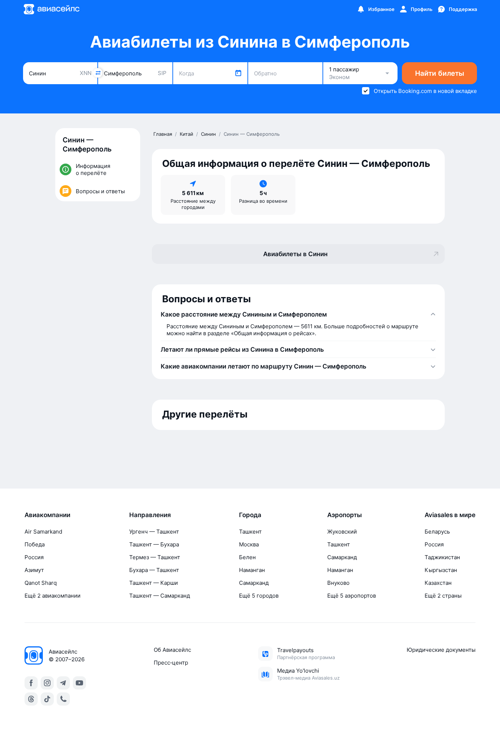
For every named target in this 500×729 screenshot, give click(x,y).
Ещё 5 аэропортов (351, 595)
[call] (63, 699)
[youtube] (79, 682)
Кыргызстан (441, 570)
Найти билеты (439, 73)
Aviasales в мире (450, 515)
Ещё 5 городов (259, 595)
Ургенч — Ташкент (154, 531)
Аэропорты (344, 515)
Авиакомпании (47, 515)
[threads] (31, 699)
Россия (34, 557)
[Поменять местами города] (97, 73)
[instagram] (47, 682)
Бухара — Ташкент (154, 570)
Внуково (338, 582)
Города (250, 515)
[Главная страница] (51, 9)
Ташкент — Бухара (154, 544)
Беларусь (437, 531)
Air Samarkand (43, 531)
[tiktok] (47, 699)
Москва (249, 544)
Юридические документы (441, 649)
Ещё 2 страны (443, 595)
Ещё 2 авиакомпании (53, 595)
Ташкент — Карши (153, 582)
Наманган (252, 570)
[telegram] (63, 682)
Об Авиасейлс (172, 649)
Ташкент (250, 531)
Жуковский (342, 531)
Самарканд (254, 582)
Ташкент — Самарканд (159, 595)
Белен (247, 557)
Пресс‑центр (171, 662)
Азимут (34, 570)
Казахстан (438, 582)
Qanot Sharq (41, 582)
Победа (35, 544)
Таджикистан (442, 557)
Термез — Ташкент (154, 557)
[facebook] (31, 682)
